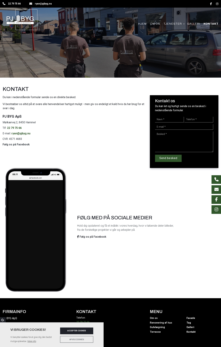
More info (31, 341)
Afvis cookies (76, 339)
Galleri (190, 327)
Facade (190, 318)
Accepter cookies (76, 331)
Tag (188, 323)
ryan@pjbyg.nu (43, 3)
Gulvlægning (157, 327)
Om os (154, 318)
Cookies (3, 319)
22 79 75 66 (14, 3)
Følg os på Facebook (16, 144)
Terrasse (155, 332)
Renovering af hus (161, 323)
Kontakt (191, 332)
